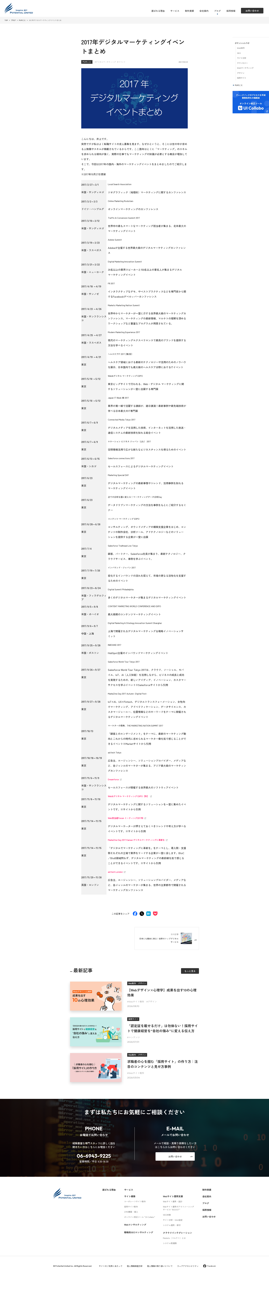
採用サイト (241, 77)
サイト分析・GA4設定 (173, 1220)
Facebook (211, 1265)
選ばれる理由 (158, 10)
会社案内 (204, 10)
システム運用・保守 (172, 1225)
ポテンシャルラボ (242, 43)
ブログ (217, 10)
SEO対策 (167, 1214)
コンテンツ (134, 1037)
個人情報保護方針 (135, 1266)
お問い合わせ (209, 1216)
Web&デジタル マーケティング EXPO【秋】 (128, 796)
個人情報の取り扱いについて (160, 1266)
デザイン (152, 1001)
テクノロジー (242, 63)
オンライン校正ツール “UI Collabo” (139, 1217)
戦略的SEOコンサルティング (138, 1232)
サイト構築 (129, 1196)
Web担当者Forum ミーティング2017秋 (125, 818)
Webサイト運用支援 (173, 1196)
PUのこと (87, 61)
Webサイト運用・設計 (172, 1201)
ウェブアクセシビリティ (188, 1266)
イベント (122, 62)
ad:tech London (115, 871)
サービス (174, 10)
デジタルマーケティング (106, 62)
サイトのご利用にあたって (110, 1266)
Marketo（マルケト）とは (174, 1238)
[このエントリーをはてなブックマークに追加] (148, 914)
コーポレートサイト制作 (135, 1201)
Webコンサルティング (135, 1224)
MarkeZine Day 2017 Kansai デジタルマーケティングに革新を (136, 839)
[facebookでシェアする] (135, 914)
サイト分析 (241, 58)
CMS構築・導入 (131, 1211)
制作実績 (189, 10)
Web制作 (241, 48)
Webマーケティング (245, 68)
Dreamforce (113, 779)
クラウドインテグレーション (177, 1232)
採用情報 (230, 10)
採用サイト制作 (131, 1206)
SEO (239, 53)
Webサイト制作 (136, 1001)
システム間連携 (170, 1243)
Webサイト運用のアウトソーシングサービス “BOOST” (178, 1208)
